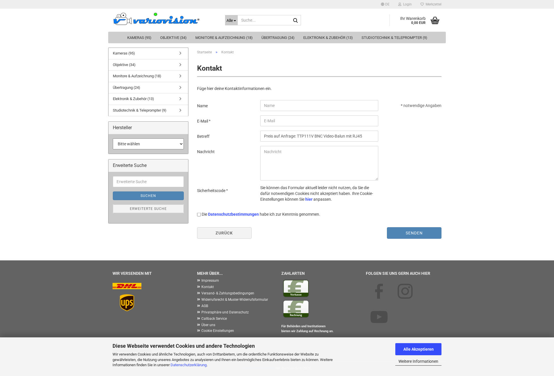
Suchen (148, 196)
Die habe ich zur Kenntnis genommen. (261, 214)
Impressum (210, 281)
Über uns (208, 325)
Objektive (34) (173, 37)
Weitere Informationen (418, 361)
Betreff (203, 136)
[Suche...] (295, 20)
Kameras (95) (139, 37)
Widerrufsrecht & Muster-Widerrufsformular (234, 300)
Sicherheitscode (211, 190)
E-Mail (203, 121)
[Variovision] (164, 19)
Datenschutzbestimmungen (233, 214)
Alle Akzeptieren (418, 349)
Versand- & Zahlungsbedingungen (227, 293)
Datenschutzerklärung (189, 365)
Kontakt (207, 287)
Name (202, 106)
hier (308, 199)
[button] (385, 4)
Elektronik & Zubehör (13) (328, 37)
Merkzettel (432, 4)
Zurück (224, 233)
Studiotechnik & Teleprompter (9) (394, 37)
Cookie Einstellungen (217, 331)
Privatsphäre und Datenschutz (225, 312)
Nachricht (206, 151)
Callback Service (214, 319)
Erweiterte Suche (148, 209)
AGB (204, 306)
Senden (414, 233)
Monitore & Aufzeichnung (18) (224, 37)
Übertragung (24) (278, 37)
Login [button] (406, 4)
